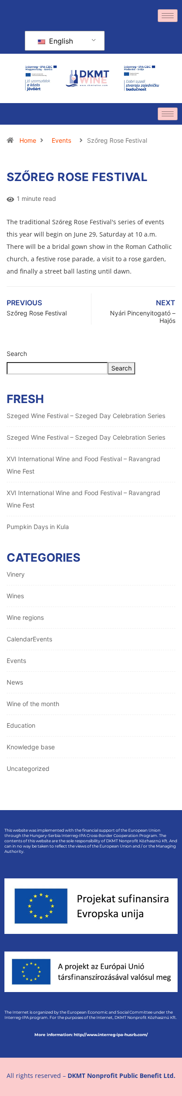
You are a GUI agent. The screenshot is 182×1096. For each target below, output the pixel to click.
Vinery (16, 574)
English (60, 41)
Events (61, 140)
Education (21, 725)
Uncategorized (28, 768)
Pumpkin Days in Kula (38, 526)
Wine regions (25, 617)
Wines (15, 596)
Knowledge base (31, 747)
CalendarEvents (29, 639)
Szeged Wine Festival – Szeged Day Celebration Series (86, 415)
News (15, 682)
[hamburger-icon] (168, 15)
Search (17, 353)
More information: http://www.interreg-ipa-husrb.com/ (91, 1034)
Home (27, 140)
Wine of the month (33, 703)
